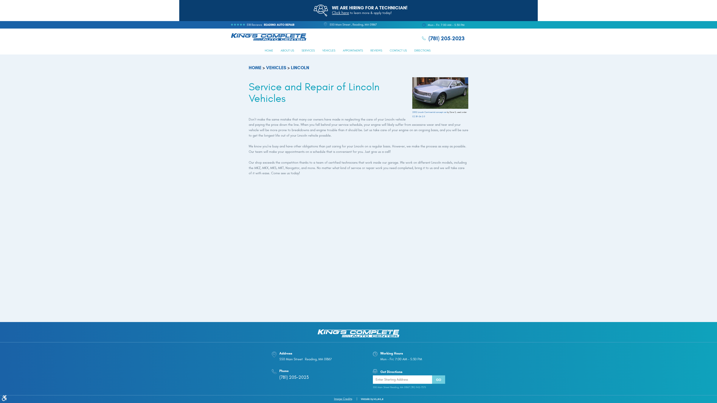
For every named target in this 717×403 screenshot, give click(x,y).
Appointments (353, 50)
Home (269, 50)
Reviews (376, 50)
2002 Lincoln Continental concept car (429, 112)
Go (438, 380)
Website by (372, 399)
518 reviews (254, 24)
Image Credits (343, 398)
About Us (287, 50)
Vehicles (328, 50)
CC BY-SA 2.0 (418, 116)
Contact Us (398, 50)
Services (308, 50)
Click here (340, 12)
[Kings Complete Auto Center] (268, 37)
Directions (422, 50)
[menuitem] (269, 50)
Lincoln (300, 68)
